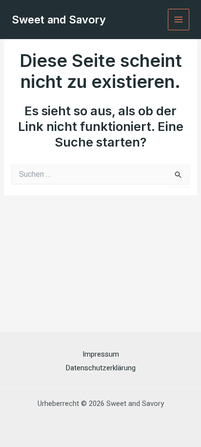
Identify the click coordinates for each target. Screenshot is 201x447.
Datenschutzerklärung (100, 367)
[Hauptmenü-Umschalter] (179, 20)
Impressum (100, 354)
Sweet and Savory (59, 19)
